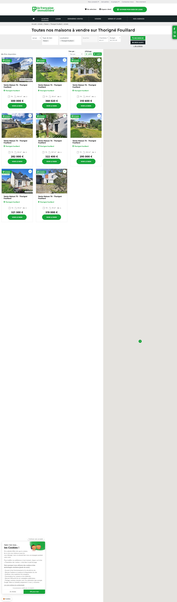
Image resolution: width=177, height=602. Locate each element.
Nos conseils (92, 2)
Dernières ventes (75, 19)
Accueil (34, 24)
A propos (114, 2)
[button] (140, 341)
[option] (17, 69)
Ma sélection (91, 9)
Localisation (64, 38)
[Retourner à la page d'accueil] (45, 9)
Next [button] (30, 69)
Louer (58, 19)
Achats (40, 24)
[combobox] (50, 42)
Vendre (98, 19)
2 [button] (17, 80)
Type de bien (47, 38)
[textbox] (51, 43)
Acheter (45, 19)
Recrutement (141, 2)
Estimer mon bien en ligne (131, 9)
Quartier (86, 38)
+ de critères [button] (138, 46)
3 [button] (19, 80)
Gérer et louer (114, 19)
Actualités (105, 2)
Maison (46, 24)
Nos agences (138, 19)
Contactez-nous (128, 2)
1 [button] (15, 80)
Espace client (106, 9)
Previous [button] (4, 69)
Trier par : (72, 51)
